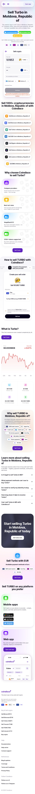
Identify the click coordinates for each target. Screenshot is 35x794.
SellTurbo (18, 250)
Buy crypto (4, 734)
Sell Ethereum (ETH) (7, 717)
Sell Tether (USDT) (6, 721)
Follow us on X (5, 780)
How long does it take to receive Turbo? (13, 496)
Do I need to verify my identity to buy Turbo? (15, 489)
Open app (28, 4)
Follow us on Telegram (8, 783)
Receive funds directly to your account (19, 267)
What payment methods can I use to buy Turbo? (14, 482)
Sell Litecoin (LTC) (6, 731)
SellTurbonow (17, 537)
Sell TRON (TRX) (6, 727)
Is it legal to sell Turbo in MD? (12, 475)
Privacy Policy (5, 770)
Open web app (9, 649)
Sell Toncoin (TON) (6, 724)
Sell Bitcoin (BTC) (6, 714)
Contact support (6, 751)
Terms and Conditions (8, 767)
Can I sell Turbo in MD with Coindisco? (11, 503)
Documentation (6, 744)
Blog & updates (5, 760)
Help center (4, 747)
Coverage (4, 764)
